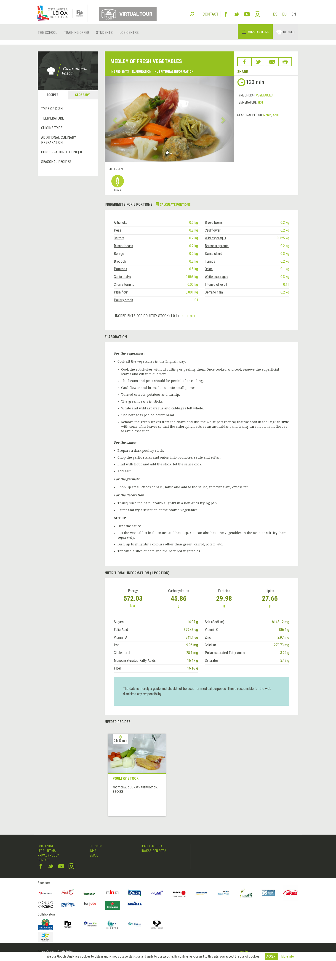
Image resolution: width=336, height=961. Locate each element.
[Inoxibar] (291, 893)
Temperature (52, 118)
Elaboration (141, 71)
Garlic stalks (122, 277)
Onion (209, 269)
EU (284, 14)
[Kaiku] (134, 893)
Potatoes (120, 269)
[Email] (271, 62)
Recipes (289, 32)
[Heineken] (90, 893)
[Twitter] (236, 14)
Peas (117, 230)
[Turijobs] (90, 904)
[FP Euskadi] (68, 924)
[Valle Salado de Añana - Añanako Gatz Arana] (268, 893)
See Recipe (189, 316)
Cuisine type (51, 128)
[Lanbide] (90, 924)
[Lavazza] (134, 903)
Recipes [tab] (52, 95)
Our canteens (258, 32)
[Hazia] (68, 893)
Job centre (129, 32)
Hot (260, 102)
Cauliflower (213, 230)
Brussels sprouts (217, 246)
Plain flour (121, 292)
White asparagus (216, 277)
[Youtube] (247, 14)
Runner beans (123, 246)
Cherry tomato (124, 284)
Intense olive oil (216, 284)
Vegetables (264, 95)
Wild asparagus (215, 238)
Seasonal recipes (56, 162)
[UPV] (157, 924)
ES (275, 14)
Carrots (119, 238)
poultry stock (152, 450)
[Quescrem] (68, 905)
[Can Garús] (246, 893)
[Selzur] (157, 893)
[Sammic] (45, 893)
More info (287, 956)
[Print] (285, 62)
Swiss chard (213, 253)
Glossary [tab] (82, 95)
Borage (119, 253)
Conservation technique (62, 152)
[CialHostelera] (112, 893)
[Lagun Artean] (224, 893)
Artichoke (121, 222)
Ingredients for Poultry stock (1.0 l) (147, 316)
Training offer (76, 32)
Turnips (210, 261)
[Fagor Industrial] (179, 893)
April (276, 115)
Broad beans (214, 222)
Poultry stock (123, 300)
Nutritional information (174, 71)
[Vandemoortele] (201, 893)
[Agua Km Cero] (45, 904)
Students (104, 32)
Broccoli (120, 261)
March (267, 115)
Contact (44, 860)
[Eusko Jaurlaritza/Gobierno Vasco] (45, 924)
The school (47, 32)
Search (192, 13)
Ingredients (119, 71)
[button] (114, 119)
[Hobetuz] (112, 924)
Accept (271, 956)
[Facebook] (226, 14)
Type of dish (52, 109)
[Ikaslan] (134, 924)
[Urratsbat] (45, 937)
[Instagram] (257, 14)
